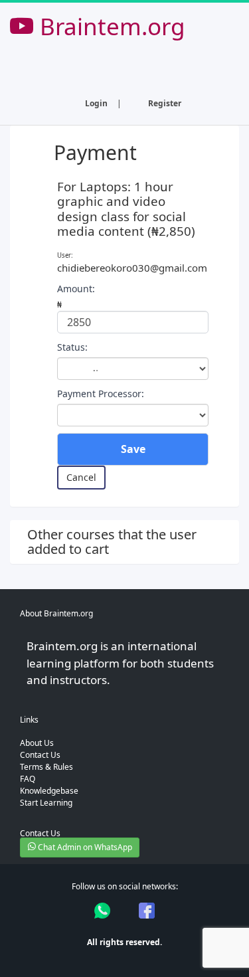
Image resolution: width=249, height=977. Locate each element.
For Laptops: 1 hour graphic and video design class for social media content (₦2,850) (126, 209)
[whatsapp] (102, 911)
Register (164, 103)
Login (96, 103)
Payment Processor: (100, 393)
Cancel (81, 477)
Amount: (76, 288)
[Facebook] (147, 911)
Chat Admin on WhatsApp (84, 847)
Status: (72, 347)
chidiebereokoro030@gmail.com (132, 267)
